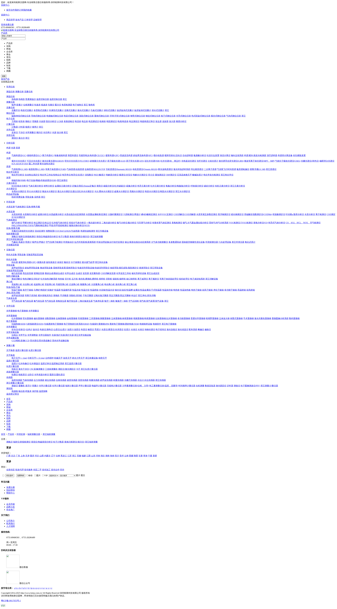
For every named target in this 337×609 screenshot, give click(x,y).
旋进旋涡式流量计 (125, 110)
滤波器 (165, 121)
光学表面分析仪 (41, 374)
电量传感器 (94, 380)
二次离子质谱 (210, 169)
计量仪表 (10, 124)
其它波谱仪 (62, 180)
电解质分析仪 (112, 175)
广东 (18, 456)
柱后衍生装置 (213, 155)
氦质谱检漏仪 (243, 169)
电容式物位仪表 (71, 116)
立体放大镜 (224, 318)
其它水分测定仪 (182, 191)
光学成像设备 (12, 338)
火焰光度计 (213, 161)
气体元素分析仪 (35, 186)
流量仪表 (28, 91)
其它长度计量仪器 (89, 369)
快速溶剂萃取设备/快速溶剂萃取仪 (93, 268)
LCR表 (60, 121)
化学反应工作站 (123, 273)
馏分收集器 (158, 155)
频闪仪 (39, 132)
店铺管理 (37, 20)
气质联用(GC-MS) (20, 169)
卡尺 (78, 369)
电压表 (85, 121)
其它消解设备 (211, 279)
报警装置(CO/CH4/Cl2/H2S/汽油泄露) (63, 231)
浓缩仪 (60, 262)
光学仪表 (10, 130)
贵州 (122, 456)
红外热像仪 (23, 363)
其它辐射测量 (96, 236)
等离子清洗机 (31, 295)
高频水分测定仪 (137, 191)
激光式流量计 (83, 110)
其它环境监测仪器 (14, 239)
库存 (62, 470)
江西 (88, 456)
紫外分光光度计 (19, 161)
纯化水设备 (11, 254)
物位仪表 (10, 113)
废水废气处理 (88, 262)
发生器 (158, 121)
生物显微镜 (61, 318)
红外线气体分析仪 (60, 223)
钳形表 (21, 121)
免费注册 (9, 24)
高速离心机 (17, 284)
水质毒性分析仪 (30, 214)
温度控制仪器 (42, 99)
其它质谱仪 (271, 169)
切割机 (109, 279)
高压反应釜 (28, 273)
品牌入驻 (10, 507)
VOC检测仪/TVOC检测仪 (241, 223)
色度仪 (84, 329)
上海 (23, 456)
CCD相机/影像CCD (20, 340)
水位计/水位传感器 (146, 380)
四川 (117, 456)
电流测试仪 (93, 121)
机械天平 (58, 358)
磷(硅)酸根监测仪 (149, 214)
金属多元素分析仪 (63, 186)
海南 (112, 456)
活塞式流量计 (70, 110)
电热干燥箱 (196, 290)
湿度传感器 (83, 380)
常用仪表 (10, 87)
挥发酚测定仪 (278, 214)
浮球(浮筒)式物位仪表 (120, 116)
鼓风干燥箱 (207, 290)
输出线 (21, 391)
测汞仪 (99, 186)
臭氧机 (56, 295)
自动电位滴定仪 (32, 175)
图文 (83, 475)
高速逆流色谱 (126, 155)
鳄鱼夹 (28, 391)
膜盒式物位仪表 (218, 116)
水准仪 (134, 329)
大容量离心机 (97, 284)
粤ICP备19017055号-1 (11, 601)
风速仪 (21, 242)
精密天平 (102, 358)
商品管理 (10, 20)
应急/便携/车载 (33, 207)
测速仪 (15, 386)
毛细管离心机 (62, 284)
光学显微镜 (11, 311)
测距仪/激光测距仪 (67, 369)
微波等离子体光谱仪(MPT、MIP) (259, 161)
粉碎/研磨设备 (18, 197)
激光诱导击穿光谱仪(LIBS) (231, 161)
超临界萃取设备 (32, 268)
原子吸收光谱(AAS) (116, 161)
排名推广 (10, 510)
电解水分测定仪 (140, 175)
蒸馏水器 (41, 262)
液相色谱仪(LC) (34, 155)
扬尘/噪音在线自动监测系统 (138, 242)
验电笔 (91, 105)
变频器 (35, 121)
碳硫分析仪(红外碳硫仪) (114, 186)
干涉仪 (21, 132)
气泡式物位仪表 (233, 116)
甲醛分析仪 (28, 223)
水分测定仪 (11, 189)
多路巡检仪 (69, 121)
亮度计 (98, 329)
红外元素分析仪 (157, 186)
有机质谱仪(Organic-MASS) (145, 169)
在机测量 (200, 386)
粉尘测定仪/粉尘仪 (42, 223)
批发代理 (19, 470)
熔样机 (102, 279)
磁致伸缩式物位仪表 (21, 116)
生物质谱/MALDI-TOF (95, 169)
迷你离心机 (120, 284)
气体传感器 (28, 380)
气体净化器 (98, 301)
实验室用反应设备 (34, 254)
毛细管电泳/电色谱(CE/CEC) (92, 155)
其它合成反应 (153, 273)
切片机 (68, 279)
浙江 (74, 456)
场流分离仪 (225, 155)
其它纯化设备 (101, 262)
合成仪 (79, 273)
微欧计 (28, 121)
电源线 (15, 391)
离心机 (9, 281)
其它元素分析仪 (237, 186)
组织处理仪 (184, 279)
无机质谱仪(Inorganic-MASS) (119, 169)
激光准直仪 (183, 329)
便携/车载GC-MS (257, 169)
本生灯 (134, 295)
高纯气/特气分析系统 (219, 223)
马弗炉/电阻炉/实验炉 (44, 290)
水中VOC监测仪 (165, 214)
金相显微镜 (72, 318)
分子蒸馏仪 (76, 262)
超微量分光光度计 (98, 161)
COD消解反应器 (108, 273)
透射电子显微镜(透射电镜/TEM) (124, 324)
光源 (54, 132)
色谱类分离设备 (285, 155)
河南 (98, 456)
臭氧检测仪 (177, 223)
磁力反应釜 (17, 273)
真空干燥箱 (28, 290)
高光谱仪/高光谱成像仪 (41, 340)
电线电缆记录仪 (147, 121)
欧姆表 (103, 121)
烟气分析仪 (17, 223)
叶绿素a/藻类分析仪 (295, 214)
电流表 (78, 121)
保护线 (35, 391)
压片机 (75, 279)
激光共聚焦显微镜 (262, 318)
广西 (8, 456)
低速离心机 (39, 284)
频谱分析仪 (181, 121)
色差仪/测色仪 (46, 329)
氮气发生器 (39, 301)
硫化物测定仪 (237, 214)
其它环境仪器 (238, 242)
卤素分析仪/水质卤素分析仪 (51, 214)
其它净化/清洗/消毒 (147, 295)
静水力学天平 (78, 358)
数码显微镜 (294, 318)
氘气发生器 (50, 301)
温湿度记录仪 (12, 394)
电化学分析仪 (12, 172)
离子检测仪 (321, 214)
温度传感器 (17, 380)
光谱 (13, 148)
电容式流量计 (27, 110)
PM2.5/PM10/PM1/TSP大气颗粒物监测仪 (30, 225)
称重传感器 (118, 380)
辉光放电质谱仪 (165, 169)
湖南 (107, 456)
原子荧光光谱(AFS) (135, 161)
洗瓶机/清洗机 (75, 295)
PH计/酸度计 (99, 175)
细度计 (28, 127)
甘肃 (140, 456)
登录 (3, 24)
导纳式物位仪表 (38, 116)
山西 (41, 456)
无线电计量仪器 (114, 386)
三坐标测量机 (51, 369)
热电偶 (15, 99)
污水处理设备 (225, 242)
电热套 (176, 290)
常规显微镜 (83, 318)
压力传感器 (39, 380)
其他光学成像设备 (60, 340)
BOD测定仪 (19, 217)
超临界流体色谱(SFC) (143, 155)
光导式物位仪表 (183, 116)
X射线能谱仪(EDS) (35, 324)
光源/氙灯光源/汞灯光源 (63, 335)
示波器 (42, 121)
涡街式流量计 (110, 110)
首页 (3, 434)
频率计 (35, 127)
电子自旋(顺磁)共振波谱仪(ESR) (41, 180)
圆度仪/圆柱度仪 (57, 374)
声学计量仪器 (84, 386)
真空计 (28, 386)
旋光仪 (36, 329)
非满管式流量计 (56, 110)
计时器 (21, 127)
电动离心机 (109, 284)
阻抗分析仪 (51, 121)
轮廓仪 (15, 374)
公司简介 (10, 521)
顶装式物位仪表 (86, 116)
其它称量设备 (91, 358)
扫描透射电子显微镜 (53, 324)
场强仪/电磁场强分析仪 (47, 236)
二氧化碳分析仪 (109, 223)
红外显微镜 (17, 318)
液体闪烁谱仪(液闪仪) (80, 236)
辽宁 (53, 456)
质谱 (18, 148)
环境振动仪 (68, 242)
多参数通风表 (174, 242)
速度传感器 (72, 380)
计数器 (15, 127)
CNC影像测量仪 (36, 369)
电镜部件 (157, 324)
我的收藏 (27, 10)
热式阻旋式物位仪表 (200, 116)
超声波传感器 (106, 380)
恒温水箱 (76, 290)
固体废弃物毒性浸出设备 (193, 242)
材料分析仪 (49, 186)
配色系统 (193, 329)
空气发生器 (17, 301)
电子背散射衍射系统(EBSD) (77, 324)
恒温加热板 (185, 290)
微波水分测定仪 (49, 191)
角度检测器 (67, 105)
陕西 (136, 456)
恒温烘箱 (94, 290)
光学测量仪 (30, 132)
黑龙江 (64, 456)
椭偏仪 (201, 329)
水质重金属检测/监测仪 (96, 214)
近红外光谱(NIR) (152, 161)
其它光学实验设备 (82, 335)
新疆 (155, 456)
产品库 (4, 33)
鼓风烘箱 (250, 290)
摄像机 (21, 386)
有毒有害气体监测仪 (161, 223)
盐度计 (127, 329)
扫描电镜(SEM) (19, 324)
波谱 (8, 177)
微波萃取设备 (46, 268)
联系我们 (10, 523)
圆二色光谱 (34, 164)
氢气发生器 (28, 301)
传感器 (9, 377)
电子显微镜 (22, 311)
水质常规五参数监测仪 (206, 214)
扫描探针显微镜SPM (99, 324)
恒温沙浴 (85, 290)
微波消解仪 (17, 279)
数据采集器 (210, 386)
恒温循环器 (66, 290)
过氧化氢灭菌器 (101, 295)
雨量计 (35, 386)
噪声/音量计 (17, 105)
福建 (84, 456)
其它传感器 (160, 380)
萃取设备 (29, 197)
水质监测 (10, 207)
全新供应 (10, 470)
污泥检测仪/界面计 (132, 214)
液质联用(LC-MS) (37, 169)
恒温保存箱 (167, 290)
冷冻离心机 (28, 284)
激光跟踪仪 (221, 386)
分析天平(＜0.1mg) (36, 358)
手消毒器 (64, 295)
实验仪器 (10, 250)
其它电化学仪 (227, 175)
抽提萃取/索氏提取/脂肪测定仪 (124, 268)
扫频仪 (51, 105)
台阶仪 (30, 374)
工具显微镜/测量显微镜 (100, 318)
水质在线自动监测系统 (74, 214)
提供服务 (28, 470)
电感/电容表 (122, 121)
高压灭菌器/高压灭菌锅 (120, 295)
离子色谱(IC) (48, 155)
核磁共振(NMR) (19, 180)
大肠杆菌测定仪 (115, 214)
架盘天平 (67, 358)
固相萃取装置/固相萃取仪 (65, 268)
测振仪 (237, 386)
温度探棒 (43, 391)
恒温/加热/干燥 (13, 287)
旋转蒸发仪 (51, 262)
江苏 (69, 456)
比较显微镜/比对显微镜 (166, 318)
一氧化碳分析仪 (93, 223)
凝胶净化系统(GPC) (27, 262)
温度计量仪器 (21, 350)
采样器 (37, 197)
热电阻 (21, 99)
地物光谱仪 (150, 329)
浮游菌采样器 (12, 245)
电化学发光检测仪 (211, 175)
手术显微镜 (248, 318)
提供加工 (46, 470)
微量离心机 (85, 284)
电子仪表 (10, 119)
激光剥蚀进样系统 (181, 169)
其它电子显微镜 (169, 324)
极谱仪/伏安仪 (125, 175)
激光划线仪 (172, 329)
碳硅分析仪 (209, 186)
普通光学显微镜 (198, 318)
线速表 (44, 105)
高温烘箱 (241, 290)
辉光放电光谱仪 (47, 164)
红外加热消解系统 (49, 279)
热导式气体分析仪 (276, 223)
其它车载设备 (102, 231)
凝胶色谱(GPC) (112, 155)
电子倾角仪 (78, 105)
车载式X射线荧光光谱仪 (23, 231)
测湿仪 (15, 138)
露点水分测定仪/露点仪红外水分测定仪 (75, 191)
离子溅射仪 (153, 279)
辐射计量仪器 (71, 386)
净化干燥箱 (218, 290)
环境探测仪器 (211, 242)
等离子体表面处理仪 (169, 279)
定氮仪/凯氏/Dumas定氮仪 (84, 186)
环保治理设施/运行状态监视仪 (110, 242)
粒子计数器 (63, 236)
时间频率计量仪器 (187, 386)
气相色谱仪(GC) (19, 155)
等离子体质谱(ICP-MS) (55, 169)
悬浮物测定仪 (224, 214)
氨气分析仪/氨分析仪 (126, 223)
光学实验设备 (12, 332)
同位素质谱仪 (197, 169)
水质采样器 (17, 214)
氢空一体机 (109, 301)
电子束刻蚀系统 (197, 279)
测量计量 (10, 345)
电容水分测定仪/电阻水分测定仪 (160, 191)
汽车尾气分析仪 (144, 223)
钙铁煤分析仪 (197, 186)
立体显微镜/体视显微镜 (122, 318)
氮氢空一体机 (121, 301)
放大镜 (60, 132)
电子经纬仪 (161, 329)
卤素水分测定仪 (121, 191)
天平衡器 (10, 350)
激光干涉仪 (23, 369)
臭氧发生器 (61, 301)
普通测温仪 (30, 99)
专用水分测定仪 (19, 191)
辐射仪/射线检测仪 (27, 236)
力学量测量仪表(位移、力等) (135, 386)
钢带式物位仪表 (137, 116)
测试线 (9, 388)
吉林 (58, 456)
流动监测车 (40, 231)
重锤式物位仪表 (101, 116)
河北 (37, 456)
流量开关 (16, 110)
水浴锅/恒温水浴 (106, 290)
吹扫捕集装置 (299, 155)
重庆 (32, 456)
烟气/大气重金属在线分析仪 (196, 223)
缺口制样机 (131, 279)
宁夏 (150, 456)
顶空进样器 (272, 155)
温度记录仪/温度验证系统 (52, 363)
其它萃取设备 (156, 268)
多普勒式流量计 (41, 110)
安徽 (79, 456)
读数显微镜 (50, 318)
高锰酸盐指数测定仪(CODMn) (258, 214)
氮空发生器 (72, 301)
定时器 (230, 386)
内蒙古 (47, 456)
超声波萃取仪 (18, 268)
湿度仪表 (10, 135)
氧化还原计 (250, 242)
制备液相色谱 (60, 155)
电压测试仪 (134, 121)
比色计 (29, 329)
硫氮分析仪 (131, 186)
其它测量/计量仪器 (15, 383)
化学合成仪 (70, 273)
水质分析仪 (309, 214)
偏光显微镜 (39, 318)
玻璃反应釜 (39, 273)
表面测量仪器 (12, 372)
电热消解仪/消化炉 (31, 279)
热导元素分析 (143, 186)
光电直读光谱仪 (188, 161)
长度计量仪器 (34, 350)
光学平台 (22, 335)
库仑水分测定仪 (34, 191)
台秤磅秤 (49, 358)
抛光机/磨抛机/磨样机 (88, 279)
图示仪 (58, 105)
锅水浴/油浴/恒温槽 (124, 290)
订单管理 (28, 20)
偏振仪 (208, 329)
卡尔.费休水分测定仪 (104, 191)
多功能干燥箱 (230, 290)
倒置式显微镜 (236, 318)
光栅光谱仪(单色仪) (310, 161)
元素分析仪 (11, 183)
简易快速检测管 (88, 231)
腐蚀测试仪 (160, 175)
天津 (27, 456)
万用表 (15, 121)
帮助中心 (10, 493)
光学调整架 (32, 335)
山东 (93, 456)
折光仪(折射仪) (19, 329)
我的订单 (19, 10)
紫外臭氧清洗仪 (45, 295)
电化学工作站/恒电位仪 (51, 175)
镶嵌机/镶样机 (119, 279)
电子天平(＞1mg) (19, 358)
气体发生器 (11, 298)
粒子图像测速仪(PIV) (250, 386)
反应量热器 (95, 273)
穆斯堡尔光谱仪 (327, 161)
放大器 (172, 121)
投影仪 (15, 369)
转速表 (37, 105)
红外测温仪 (34, 363)
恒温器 (57, 290)
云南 (126, 456)
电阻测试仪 (111, 121)
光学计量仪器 (45, 386)
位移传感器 (61, 380)
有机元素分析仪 (222, 186)
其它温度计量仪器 (73, 363)
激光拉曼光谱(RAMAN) (53, 161)
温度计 (15, 363)
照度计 (28, 242)
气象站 (15, 242)
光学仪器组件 (44, 335)
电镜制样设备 (146, 324)
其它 (65, 99)
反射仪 (15, 132)
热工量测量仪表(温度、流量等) (163, 386)
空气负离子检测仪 (54, 242)
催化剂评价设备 (139, 273)
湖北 (103, 456)
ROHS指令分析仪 (20, 186)
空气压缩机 (133, 301)
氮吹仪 (67, 262)
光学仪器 (10, 306)
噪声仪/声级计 (38, 242)
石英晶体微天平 (184, 175)
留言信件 (10, 10)
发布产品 (19, 20)
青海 (145, 456)
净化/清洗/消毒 (13, 293)
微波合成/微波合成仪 (54, 273)
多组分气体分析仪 (77, 223)
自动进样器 (187, 155)
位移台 (15, 335)
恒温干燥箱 (17, 290)
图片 (78, 475)
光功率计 (47, 132)
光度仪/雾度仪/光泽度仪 (112, 329)
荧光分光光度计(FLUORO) (77, 161)
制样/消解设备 (12, 276)
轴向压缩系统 (237, 155)
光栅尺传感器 (130, 380)
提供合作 (55, 470)
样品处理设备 (12, 194)
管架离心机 (50, 284)
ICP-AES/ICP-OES (20, 164)
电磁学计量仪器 (99, 386)
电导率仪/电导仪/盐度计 (73, 175)
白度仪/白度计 (60, 329)
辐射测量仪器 (12, 234)
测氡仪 (15, 236)
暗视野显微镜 (212, 318)
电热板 (61, 279)
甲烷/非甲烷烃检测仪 (59, 225)
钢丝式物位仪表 (153, 116)
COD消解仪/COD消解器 (184, 214)
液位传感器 (50, 380)
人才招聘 (10, 526)
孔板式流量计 (97, 110)
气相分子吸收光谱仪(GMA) (287, 161)
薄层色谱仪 (73, 155)
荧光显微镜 (28, 318)
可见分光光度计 (34, 161)
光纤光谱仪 (202, 161)
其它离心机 (131, 284)
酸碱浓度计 (197, 175)
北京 (13, 456)
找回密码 (10, 490)
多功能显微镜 (183, 318)
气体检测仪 (20, 207)
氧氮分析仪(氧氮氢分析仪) (178, 186)
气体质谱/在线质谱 (75, 169)
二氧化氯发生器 (85, 301)
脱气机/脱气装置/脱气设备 (152, 301)
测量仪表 (19, 91)
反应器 (86, 273)
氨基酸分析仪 (200, 155)
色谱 (8, 148)
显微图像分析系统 (280, 318)
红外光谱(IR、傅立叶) (171, 161)
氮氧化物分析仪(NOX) (79, 225)
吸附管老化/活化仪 (173, 155)
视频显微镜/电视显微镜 (144, 318)
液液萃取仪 (144, 268)
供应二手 (37, 470)
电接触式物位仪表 (54, 116)
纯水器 (15, 262)
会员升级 (10, 504)
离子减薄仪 (142, 279)
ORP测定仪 (171, 175)
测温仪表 (10, 91)
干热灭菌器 (88, 295)
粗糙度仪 (22, 374)
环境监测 (10, 202)
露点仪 (21, 138)
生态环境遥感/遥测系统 (85, 242)
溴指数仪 (89, 175)
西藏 (131, 456)
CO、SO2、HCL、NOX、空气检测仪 (303, 223)
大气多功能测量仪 (159, 242)
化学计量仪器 (58, 386)
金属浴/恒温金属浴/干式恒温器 (147, 290)
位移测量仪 (28, 105)
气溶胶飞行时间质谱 (226, 169)
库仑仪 (151, 175)
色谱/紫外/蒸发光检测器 (255, 155)
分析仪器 (10, 143)
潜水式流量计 (158, 110)
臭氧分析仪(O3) (260, 223)
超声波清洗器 (18, 295)
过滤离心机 (74, 284)
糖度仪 (91, 329)
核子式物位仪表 (168, 116)
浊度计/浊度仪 (73, 329)
